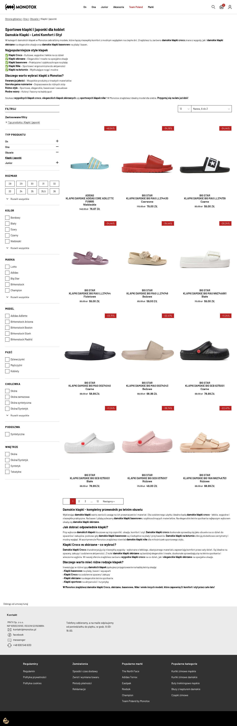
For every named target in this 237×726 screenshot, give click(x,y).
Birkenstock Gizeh (21, 333)
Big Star (15, 278)
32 (54, 183)
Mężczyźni (16, 365)
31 (43, 183)
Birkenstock (17, 284)
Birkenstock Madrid (21, 339)
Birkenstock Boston (21, 327)
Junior (8, 163)
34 (21, 191)
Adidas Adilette (19, 315)
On (6, 141)
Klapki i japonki (13, 157)
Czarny (14, 235)
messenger (19, 639)
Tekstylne (16, 471)
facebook (18, 634)
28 (10, 183)
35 (32, 191)
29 (21, 183)
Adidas (14, 272)
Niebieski (16, 241)
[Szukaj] (213, 7)
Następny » (109, 501)
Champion (16, 290)
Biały (13, 223)
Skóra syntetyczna (21, 402)
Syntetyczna (17, 434)
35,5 (43, 191)
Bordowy (15, 217)
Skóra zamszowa (20, 396)
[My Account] (230, 7)
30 (32, 183)
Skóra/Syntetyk (19, 408)
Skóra (14, 390)
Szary (14, 229)
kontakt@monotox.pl (24, 629)
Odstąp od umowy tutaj (15, 603)
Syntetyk (15, 465)
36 (54, 191)
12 (98, 501)
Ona (7, 147)
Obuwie (9, 152)
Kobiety (15, 371)
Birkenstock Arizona (22, 321)
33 (10, 191)
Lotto (14, 266)
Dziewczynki (18, 359)
